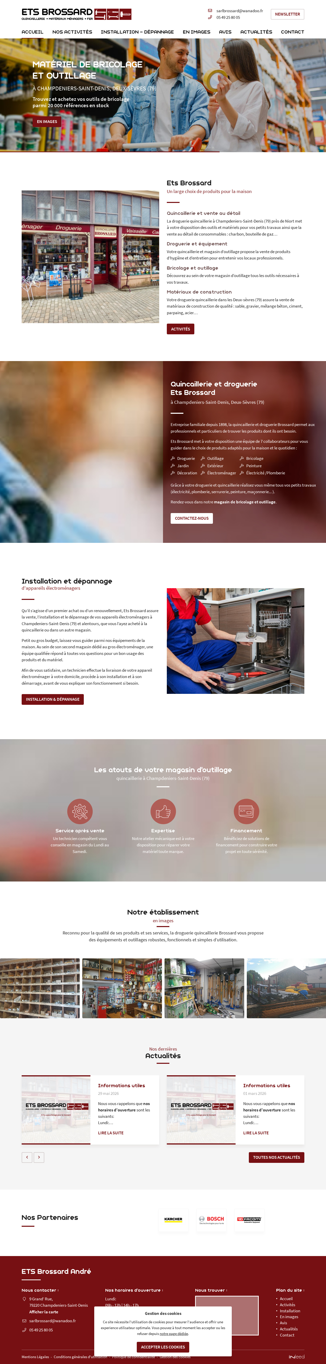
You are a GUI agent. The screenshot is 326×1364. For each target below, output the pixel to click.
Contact (292, 32)
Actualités (256, 32)
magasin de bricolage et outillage (245, 502)
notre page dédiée (174, 1333)
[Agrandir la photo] (40, 988)
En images (196, 32)
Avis (225, 32)
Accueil (33, 32)
